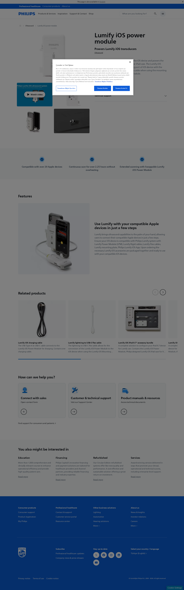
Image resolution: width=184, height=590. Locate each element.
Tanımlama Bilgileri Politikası (104, 81)
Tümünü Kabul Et (121, 88)
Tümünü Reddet (102, 88)
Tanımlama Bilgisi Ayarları (66, 88)
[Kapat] (130, 62)
